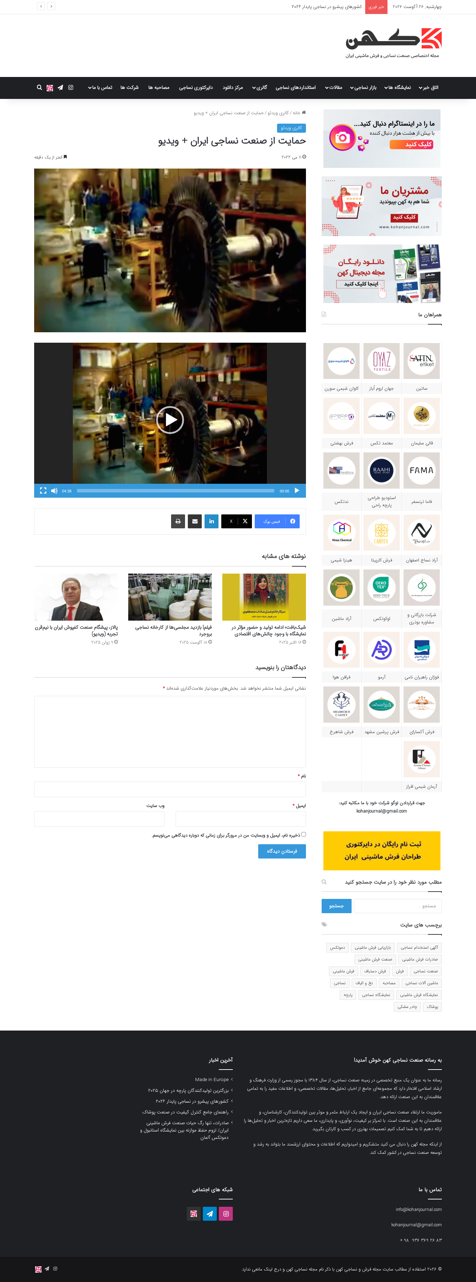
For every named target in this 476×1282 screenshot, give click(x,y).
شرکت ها (130, 87)
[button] (170, 420)
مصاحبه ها (158, 87)
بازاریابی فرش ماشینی (373, 947)
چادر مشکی (407, 1006)
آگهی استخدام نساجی (419, 947)
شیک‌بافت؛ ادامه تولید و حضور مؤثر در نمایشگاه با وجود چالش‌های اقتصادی (269, 630)
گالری (261, 87)
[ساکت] (54, 490)
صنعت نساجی (426, 971)
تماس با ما (102, 87)
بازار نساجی (365, 87)
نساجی (340, 983)
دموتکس (337, 947)
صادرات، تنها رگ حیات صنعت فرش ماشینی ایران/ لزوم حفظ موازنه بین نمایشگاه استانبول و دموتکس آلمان (184, 1130)
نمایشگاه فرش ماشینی (419, 995)
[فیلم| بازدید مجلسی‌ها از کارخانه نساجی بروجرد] (170, 597)
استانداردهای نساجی (296, 87)
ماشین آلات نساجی (421, 983)
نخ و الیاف (364, 983)
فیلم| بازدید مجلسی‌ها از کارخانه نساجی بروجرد (173, 630)
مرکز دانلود (233, 87)
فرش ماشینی (343, 971)
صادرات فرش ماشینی (420, 959)
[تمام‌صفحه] (43, 490)
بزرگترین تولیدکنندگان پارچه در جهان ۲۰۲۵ (188, 1090)
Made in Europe (212, 1079)
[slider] (175, 490)
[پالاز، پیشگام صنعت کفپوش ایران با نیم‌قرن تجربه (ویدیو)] (76, 597)
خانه (297, 113)
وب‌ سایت (155, 805)
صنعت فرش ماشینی (375, 959)
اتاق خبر (430, 87)
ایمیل (299, 805)
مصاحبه (389, 983)
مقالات (335, 87)
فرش (400, 971)
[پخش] (296, 490)
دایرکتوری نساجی (196, 87)
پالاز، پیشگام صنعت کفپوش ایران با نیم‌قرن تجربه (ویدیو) (76, 630)
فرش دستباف (375, 971)
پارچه (348, 995)
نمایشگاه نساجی (376, 995)
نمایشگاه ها (400, 87)
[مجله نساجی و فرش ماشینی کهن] (389, 45)
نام (302, 776)
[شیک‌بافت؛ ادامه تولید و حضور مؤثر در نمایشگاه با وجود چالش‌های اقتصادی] (264, 597)
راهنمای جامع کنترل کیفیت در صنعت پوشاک (185, 1112)
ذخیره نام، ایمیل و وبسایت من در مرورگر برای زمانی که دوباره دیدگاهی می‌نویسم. (226, 835)
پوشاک (432, 1006)
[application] (170, 420)
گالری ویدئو (278, 113)
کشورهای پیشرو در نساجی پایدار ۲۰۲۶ (192, 1101)
